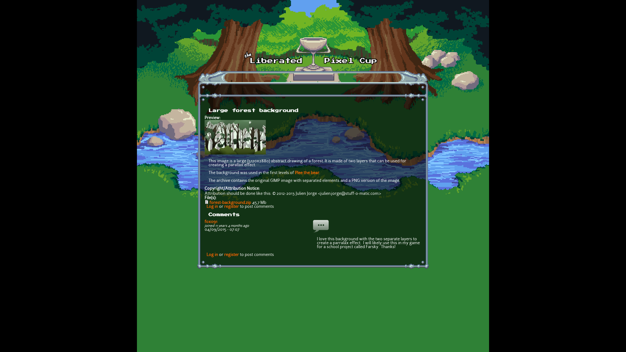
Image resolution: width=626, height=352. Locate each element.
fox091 (211, 222)
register (231, 207)
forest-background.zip (230, 203)
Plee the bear (307, 173)
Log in (212, 207)
